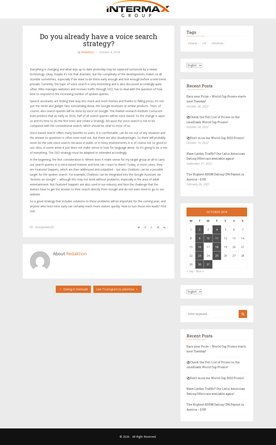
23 (199, 255)
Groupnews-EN (44, 227)
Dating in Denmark (75, 289)
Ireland (192, 43)
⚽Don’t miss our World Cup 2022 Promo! (215, 138)
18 (216, 247)
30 (199, 264)
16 (199, 247)
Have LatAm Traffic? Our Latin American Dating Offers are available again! (215, 156)
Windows (218, 43)
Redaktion (87, 52)
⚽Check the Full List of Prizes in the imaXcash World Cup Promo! (213, 119)
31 (208, 264)
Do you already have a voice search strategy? (98, 40)
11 (216, 238)
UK (204, 43)
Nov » (200, 271)
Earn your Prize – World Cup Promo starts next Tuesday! (216, 98)
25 (216, 255)
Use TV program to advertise (115, 289)
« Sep (190, 271)
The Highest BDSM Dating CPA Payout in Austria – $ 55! (215, 176)
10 (208, 238)
